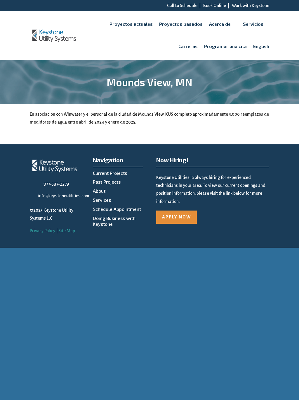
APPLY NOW (176, 217)
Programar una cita (225, 46)
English (261, 46)
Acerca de (220, 24)
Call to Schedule (182, 5)
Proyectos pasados (181, 24)
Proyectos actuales (131, 24)
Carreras (188, 46)
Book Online (214, 5)
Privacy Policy (42, 230)
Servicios (253, 24)
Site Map (66, 230)
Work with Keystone (250, 5)
